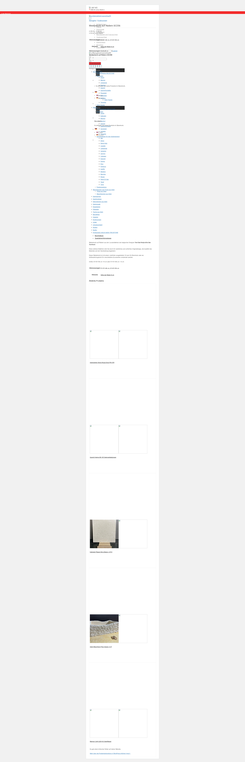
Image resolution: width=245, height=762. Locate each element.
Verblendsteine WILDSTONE (105, 73)
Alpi (101, 138)
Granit (102, 77)
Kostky (95, 230)
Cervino (102, 153)
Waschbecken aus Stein (104, 194)
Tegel (102, 182)
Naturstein (100, 76)
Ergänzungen (100, 47)
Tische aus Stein (101, 37)
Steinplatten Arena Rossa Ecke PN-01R (102, 362)
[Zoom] (90, 18)
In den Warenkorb (95, 63)
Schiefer (103, 98)
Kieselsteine (96, 207)
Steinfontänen (100, 42)
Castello (102, 146)
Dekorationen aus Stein (100, 201)
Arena (102, 141)
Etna (101, 164)
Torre (102, 184)
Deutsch (101, 98)
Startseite (92, 20)
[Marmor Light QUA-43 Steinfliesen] (118, 737)
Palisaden (96, 209)
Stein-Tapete (108, 100)
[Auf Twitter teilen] (94, 66)
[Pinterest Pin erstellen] (98, 66)
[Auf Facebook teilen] (92, 66)
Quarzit (102, 88)
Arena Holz (103, 143)
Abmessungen (94, 51)
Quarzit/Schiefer (105, 90)
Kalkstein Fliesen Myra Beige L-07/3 (101, 552)
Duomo (102, 161)
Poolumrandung (102, 187)
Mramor (102, 118)
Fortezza (103, 166)
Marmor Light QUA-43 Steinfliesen (100, 741)
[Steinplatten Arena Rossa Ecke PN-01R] (118, 358)
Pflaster (95, 107)
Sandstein (103, 95)
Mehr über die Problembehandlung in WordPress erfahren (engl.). (110, 753)
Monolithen (99, 45)
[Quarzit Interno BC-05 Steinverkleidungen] (118, 453)
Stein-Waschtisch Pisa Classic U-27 (101, 647)
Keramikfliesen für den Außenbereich (108, 136)
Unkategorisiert (97, 225)
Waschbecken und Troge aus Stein (107, 34)
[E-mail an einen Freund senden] (96, 66)
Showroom (98, 60)
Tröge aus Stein (101, 191)
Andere (95, 227)
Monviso (103, 174)
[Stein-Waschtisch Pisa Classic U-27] (118, 642)
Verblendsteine (97, 72)
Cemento (103, 151)
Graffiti (102, 169)
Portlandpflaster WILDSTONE (106, 109)
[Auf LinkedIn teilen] (101, 66)
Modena (103, 171)
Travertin (103, 102)
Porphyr (102, 85)
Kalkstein (103, 116)
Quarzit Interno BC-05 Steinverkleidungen (103, 457)
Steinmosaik (100, 29)
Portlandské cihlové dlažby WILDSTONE (105, 232)
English (100, 95)
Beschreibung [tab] (99, 236)
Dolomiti (102, 159)
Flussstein (103, 93)
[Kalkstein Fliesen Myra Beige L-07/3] (118, 548)
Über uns (97, 58)
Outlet (95, 222)
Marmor (102, 80)
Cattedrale (103, 148)
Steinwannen (97, 196)
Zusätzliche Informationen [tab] (103, 238)
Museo (102, 177)
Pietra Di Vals (104, 179)
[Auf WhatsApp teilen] (90, 66)
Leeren (115, 51)
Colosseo (103, 156)
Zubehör (95, 217)
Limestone (103, 83)
